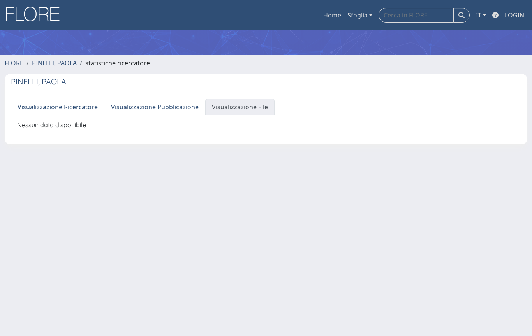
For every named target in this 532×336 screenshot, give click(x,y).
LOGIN (514, 15)
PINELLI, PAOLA (54, 63)
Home (332, 15)
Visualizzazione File (240, 107)
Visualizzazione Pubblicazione (155, 107)
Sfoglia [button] (357, 15)
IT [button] (478, 15)
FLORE (14, 63)
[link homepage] (35, 15)
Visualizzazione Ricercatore (58, 107)
